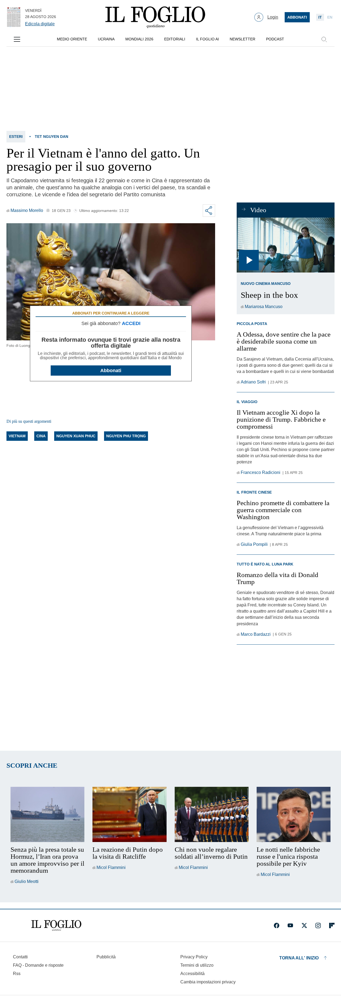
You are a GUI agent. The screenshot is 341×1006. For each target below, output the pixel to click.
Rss (16, 973)
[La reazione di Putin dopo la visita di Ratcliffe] (129, 814)
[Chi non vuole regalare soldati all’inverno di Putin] (212, 814)
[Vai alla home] (155, 17)
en (329, 17)
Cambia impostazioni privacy (208, 982)
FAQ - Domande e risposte (38, 965)
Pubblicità (106, 957)
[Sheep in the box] (286, 245)
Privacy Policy (194, 957)
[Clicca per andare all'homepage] (56, 925)
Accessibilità (192, 973)
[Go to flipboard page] (332, 925)
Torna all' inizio (299, 958)
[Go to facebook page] (276, 925)
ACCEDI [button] (131, 323)
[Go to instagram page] (318, 925)
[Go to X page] (304, 925)
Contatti (20, 957)
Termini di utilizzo (196, 965)
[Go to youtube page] (290, 925)
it (320, 17)
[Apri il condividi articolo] (209, 210)
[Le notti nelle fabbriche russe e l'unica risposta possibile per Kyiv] (293, 814)
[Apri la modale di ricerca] (324, 39)
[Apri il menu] (17, 39)
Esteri (16, 136)
